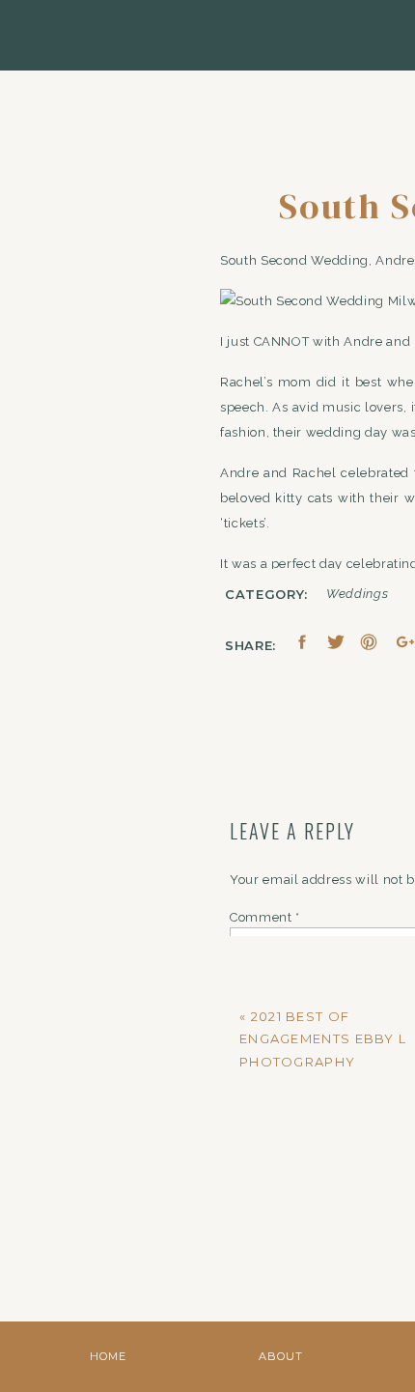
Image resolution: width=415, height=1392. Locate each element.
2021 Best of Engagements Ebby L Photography (322, 1038)
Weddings (357, 593)
